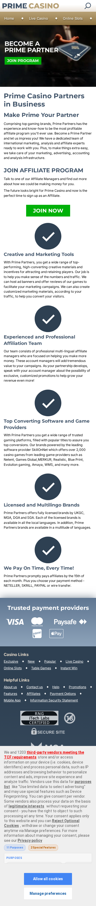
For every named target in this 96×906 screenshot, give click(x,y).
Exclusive (11, 661)
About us (10, 687)
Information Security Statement (54, 700)
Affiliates (33, 694)
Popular (50, 661)
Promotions (77, 687)
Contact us (34, 687)
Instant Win (69, 668)
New (31, 661)
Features (10, 694)
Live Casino (38, 18)
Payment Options (63, 694)
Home (9, 18)
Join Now (48, 210)
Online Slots (73, 18)
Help (55, 687)
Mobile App (12, 700)
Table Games (41, 668)
